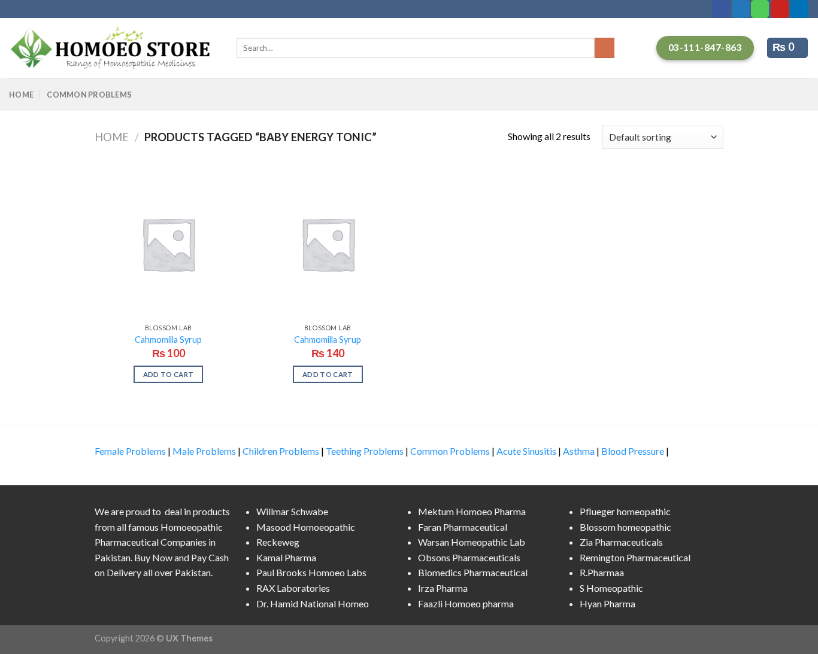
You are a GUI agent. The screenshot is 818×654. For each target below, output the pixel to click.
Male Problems (204, 451)
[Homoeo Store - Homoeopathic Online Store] (114, 48)
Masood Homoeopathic (305, 527)
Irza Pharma (443, 588)
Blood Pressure (632, 451)
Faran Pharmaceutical (462, 527)
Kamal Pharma (286, 557)
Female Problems (130, 451)
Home (21, 94)
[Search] (604, 48)
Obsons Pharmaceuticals (469, 557)
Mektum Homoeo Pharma (472, 511)
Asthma (579, 451)
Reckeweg (277, 541)
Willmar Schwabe (292, 511)
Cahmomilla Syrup (168, 339)
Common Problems (89, 94)
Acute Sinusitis (526, 451)
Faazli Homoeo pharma (466, 603)
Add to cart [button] (168, 374)
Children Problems (281, 451)
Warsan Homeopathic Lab (471, 541)
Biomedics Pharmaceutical (473, 572)
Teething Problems (365, 451)
